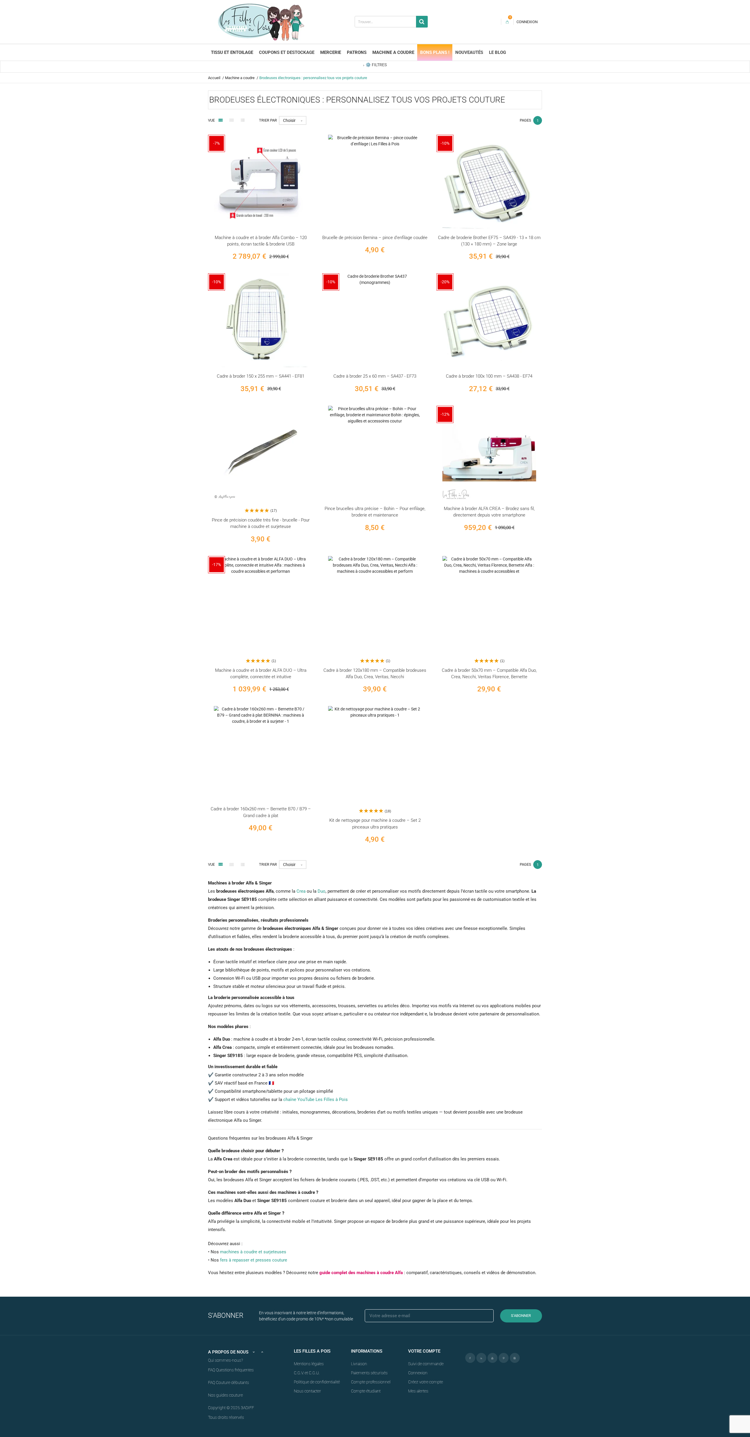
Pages (525, 120)
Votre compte (424, 1351)
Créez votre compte (425, 1382)
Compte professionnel (371, 1382)
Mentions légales (309, 1363)
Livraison (359, 1363)
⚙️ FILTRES (376, 64)
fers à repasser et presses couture (253, 1260)
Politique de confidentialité (317, 1382)
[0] (507, 22)
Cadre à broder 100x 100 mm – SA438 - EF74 (489, 376)
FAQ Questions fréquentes (231, 1370)
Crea (301, 891)
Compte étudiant (366, 1391)
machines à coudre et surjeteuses (253, 1251)
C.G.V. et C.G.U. (307, 1372)
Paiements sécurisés (369, 1372)
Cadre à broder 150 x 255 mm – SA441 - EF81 (260, 376)
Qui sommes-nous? (225, 1360)
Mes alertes (418, 1391)
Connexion (417, 1372)
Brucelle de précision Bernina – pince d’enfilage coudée (374, 237)
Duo (321, 891)
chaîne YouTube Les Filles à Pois (315, 1099)
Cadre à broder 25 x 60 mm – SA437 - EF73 (374, 376)
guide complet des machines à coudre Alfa (361, 1272)
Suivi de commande (426, 1363)
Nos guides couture (225, 1395)
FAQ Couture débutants (228, 1382)
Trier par (268, 120)
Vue (211, 120)
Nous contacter (307, 1391)
